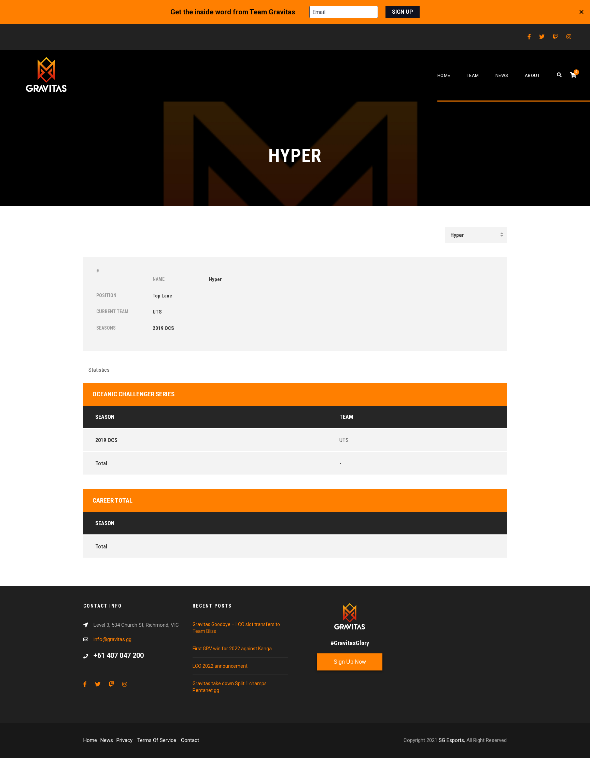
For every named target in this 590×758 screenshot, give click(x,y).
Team (473, 75)
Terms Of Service (157, 740)
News (501, 75)
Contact (190, 740)
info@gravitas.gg (112, 639)
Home (443, 75)
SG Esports (451, 740)
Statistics (99, 370)
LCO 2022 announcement (220, 666)
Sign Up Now (350, 662)
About (532, 75)
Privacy (125, 740)
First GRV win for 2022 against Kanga (232, 648)
